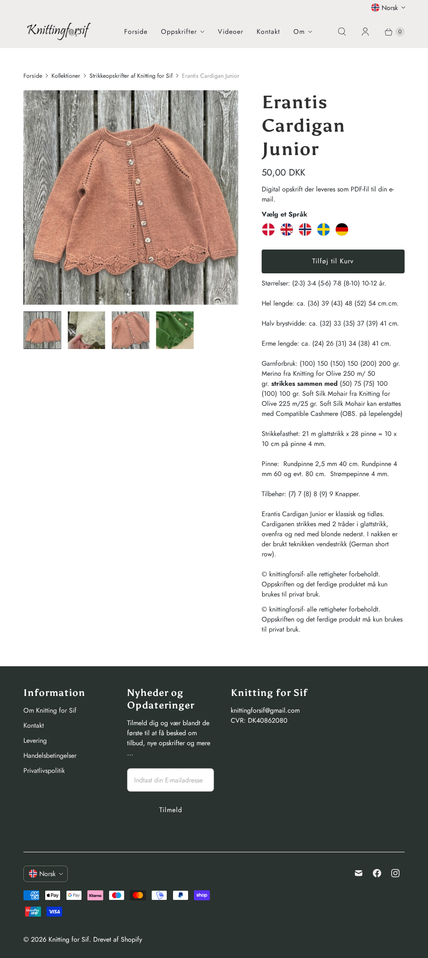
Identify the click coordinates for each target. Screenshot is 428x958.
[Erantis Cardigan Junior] (130, 197)
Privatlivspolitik (44, 770)
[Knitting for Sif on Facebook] (377, 873)
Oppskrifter (179, 31)
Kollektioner (65, 75)
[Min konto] (365, 32)
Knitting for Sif (68, 939)
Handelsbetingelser (49, 755)
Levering (35, 740)
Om (299, 31)
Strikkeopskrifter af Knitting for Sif (131, 75)
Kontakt (268, 31)
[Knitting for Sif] (58, 31)
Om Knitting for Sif (49, 710)
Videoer (230, 31)
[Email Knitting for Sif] (358, 873)
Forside (136, 31)
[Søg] (342, 32)
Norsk (390, 8)
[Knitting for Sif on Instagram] (395, 873)
